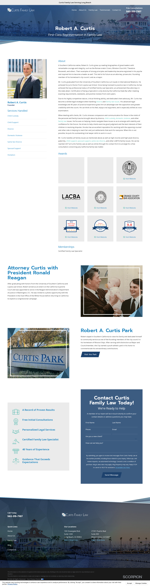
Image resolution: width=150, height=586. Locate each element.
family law (62, 121)
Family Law (12, 540)
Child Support (13, 122)
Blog (9, 545)
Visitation (11, 155)
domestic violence (123, 118)
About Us (11, 536)
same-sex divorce (98, 141)
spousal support (84, 141)
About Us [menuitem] (82, 10)
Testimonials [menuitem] (105, 10)
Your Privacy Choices (34, 579)
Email (114, 429)
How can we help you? (94, 443)
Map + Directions (71, 540)
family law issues (112, 101)
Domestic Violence (15, 135)
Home (10, 531)
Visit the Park (90, 354)
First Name (90, 423)
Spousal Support (14, 148)
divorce (99, 101)
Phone (88, 429)
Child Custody (13, 116)
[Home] (21, 10)
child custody (110, 118)
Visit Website (131, 178)
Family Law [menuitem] (93, 10)
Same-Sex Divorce (15, 142)
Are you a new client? (94, 436)
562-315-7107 (133, 11)
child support (71, 141)
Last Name (116, 423)
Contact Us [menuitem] (116, 10)
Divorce (11, 129)
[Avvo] (141, 515)
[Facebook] (136, 515)
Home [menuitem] (74, 10)
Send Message (111, 474)
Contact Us (12, 549)
